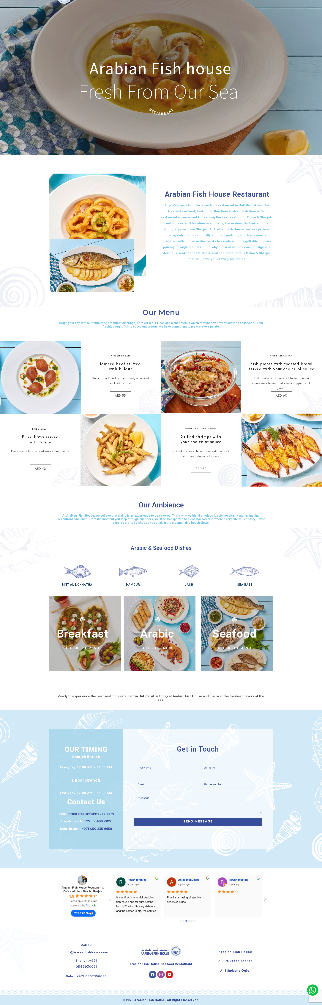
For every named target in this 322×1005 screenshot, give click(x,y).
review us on (81, 913)
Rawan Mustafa (188, 879)
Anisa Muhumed (137, 879)
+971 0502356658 (92, 976)
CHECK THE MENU (82, 648)
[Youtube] (169, 974)
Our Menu (161, 312)
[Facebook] (152, 974)
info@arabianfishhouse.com (86, 952)
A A (231, 879)
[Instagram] (161, 974)
